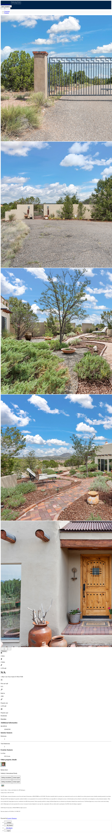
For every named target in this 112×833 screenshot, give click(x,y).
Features (6, 13)
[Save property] (6, 648)
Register (8, 8)
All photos (3, 651)
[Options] (2, 648)
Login (2, 8)
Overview (7, 11)
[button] (56, 78)
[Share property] (9, 648)
